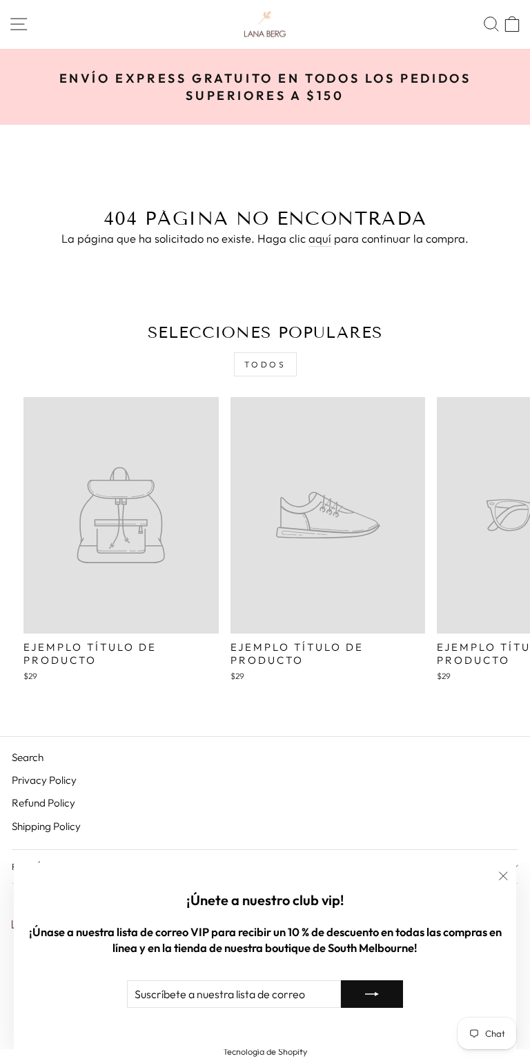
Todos (265, 364)
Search (27, 757)
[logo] (265, 24)
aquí (319, 238)
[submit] (372, 994)
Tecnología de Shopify (265, 1051)
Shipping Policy (46, 826)
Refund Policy (43, 802)
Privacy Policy (44, 780)
